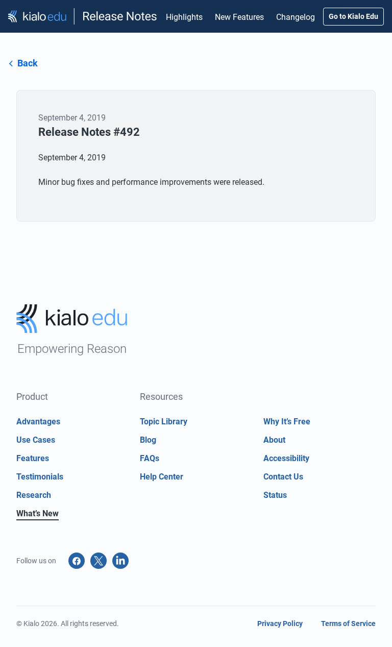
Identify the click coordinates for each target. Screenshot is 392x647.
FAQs (149, 458)
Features (32, 458)
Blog (148, 440)
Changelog (295, 17)
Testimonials (39, 477)
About (274, 440)
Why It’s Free (286, 421)
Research (33, 495)
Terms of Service (348, 623)
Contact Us (283, 477)
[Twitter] (98, 561)
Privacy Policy (280, 623)
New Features (239, 17)
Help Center (161, 477)
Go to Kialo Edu (353, 16)
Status (275, 495)
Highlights (184, 17)
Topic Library (163, 421)
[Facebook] (76, 561)
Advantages (38, 421)
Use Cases (35, 440)
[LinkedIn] (120, 561)
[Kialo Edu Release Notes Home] (83, 16)
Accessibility (286, 458)
